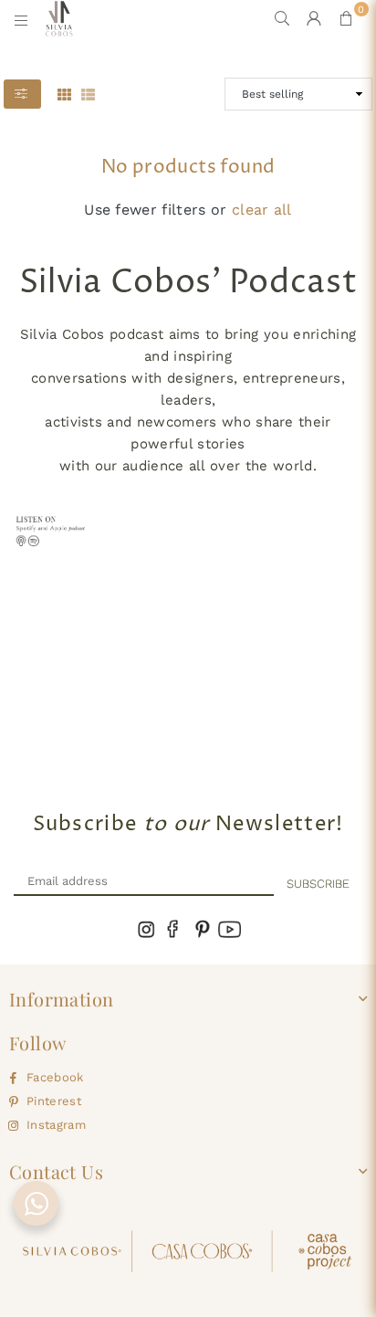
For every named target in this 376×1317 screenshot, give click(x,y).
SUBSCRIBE (318, 883)
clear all (262, 209)
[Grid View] (64, 93)
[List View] (88, 93)
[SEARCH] (282, 18)
